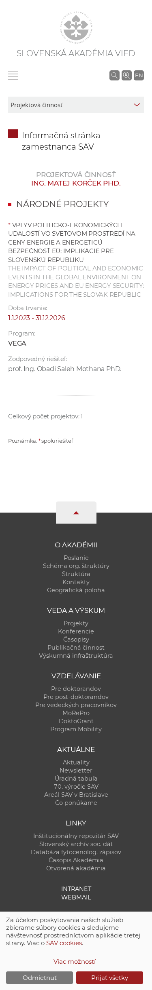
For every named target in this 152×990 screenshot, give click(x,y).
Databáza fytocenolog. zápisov (76, 852)
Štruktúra (76, 574)
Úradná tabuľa (76, 778)
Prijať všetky (109, 978)
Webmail (76, 897)
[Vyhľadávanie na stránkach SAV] (114, 75)
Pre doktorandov (76, 688)
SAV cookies (64, 943)
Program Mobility (76, 729)
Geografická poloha (76, 590)
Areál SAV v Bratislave (76, 794)
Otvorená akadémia (76, 868)
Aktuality (76, 762)
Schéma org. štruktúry (76, 566)
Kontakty (76, 582)
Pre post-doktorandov (76, 697)
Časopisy (76, 639)
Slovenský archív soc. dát (76, 844)
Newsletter (76, 770)
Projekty (76, 623)
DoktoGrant (76, 721)
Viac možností (75, 961)
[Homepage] (76, 27)
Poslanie (76, 557)
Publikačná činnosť (76, 647)
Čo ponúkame (76, 802)
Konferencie (76, 631)
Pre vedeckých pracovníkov (76, 705)
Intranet (76, 889)
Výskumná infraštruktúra (76, 655)
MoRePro (76, 713)
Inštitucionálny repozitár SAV (76, 836)
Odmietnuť (40, 978)
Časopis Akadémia (76, 860)
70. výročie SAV (76, 786)
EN (139, 75)
